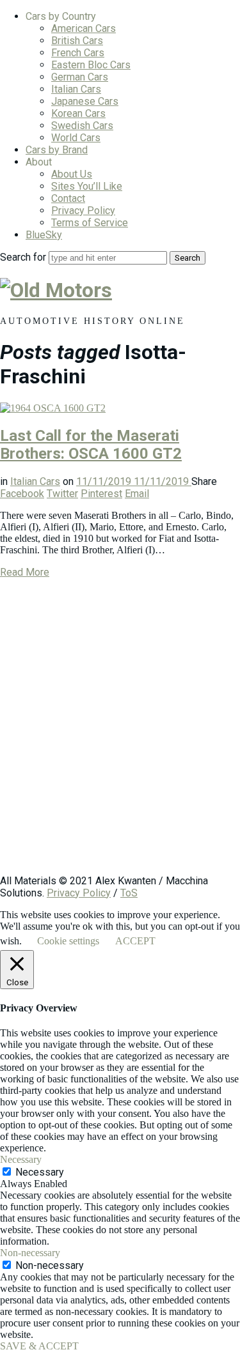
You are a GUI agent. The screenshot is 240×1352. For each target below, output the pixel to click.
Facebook (22, 494)
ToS (129, 893)
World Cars (75, 138)
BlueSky (44, 235)
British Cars (77, 41)
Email (137, 494)
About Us (71, 174)
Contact (68, 198)
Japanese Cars (84, 101)
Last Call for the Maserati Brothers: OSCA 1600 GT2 (91, 445)
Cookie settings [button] (68, 940)
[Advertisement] (120, 732)
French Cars (77, 53)
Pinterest (101, 494)
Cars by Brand (57, 150)
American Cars (83, 28)
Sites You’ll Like (86, 186)
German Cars (79, 77)
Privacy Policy (83, 210)
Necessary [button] (21, 1159)
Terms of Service (89, 223)
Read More (24, 572)
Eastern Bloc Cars (91, 65)
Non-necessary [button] (30, 1252)
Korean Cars (78, 113)
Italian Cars (76, 89)
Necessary (39, 1172)
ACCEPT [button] (135, 940)
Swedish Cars (82, 125)
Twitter (62, 494)
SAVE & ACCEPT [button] (39, 1345)
